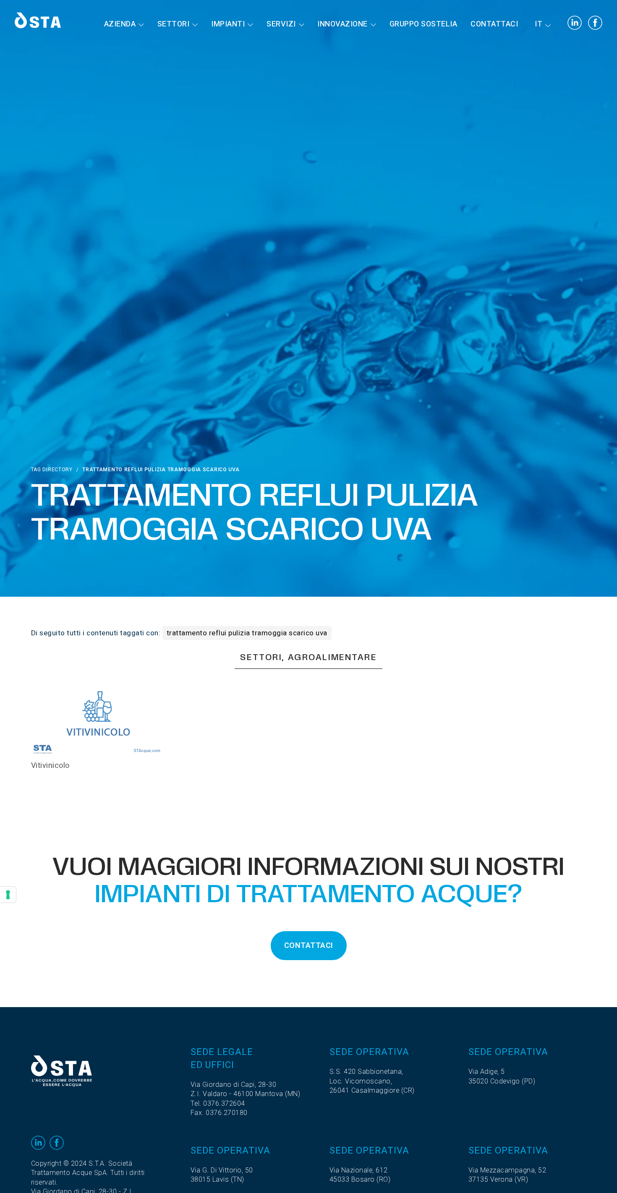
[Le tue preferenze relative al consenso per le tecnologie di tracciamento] (8, 895)
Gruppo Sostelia (424, 24)
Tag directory (52, 469)
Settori (173, 24)
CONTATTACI (308, 945)
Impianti (228, 24)
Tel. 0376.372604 (218, 1104)
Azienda (120, 24)
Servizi (281, 24)
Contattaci (494, 24)
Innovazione (342, 24)
